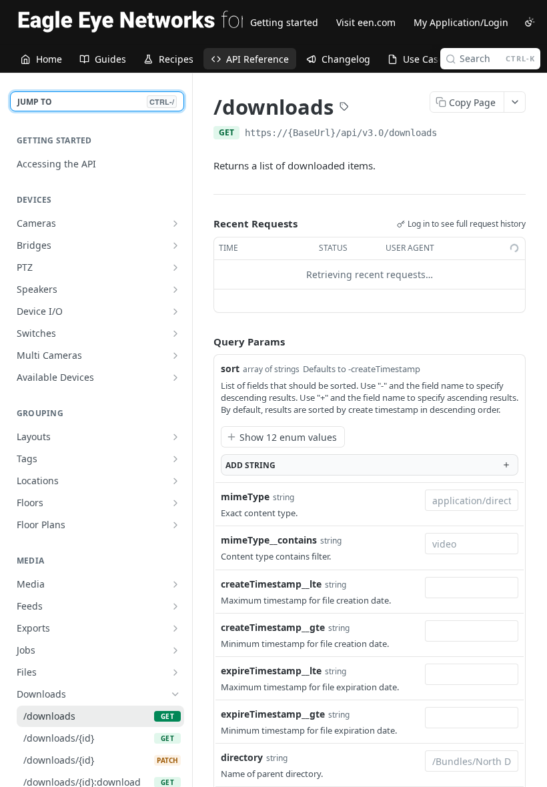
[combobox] (471, 500)
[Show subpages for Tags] (175, 459)
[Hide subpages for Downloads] (175, 694)
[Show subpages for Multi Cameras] (175, 355)
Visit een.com (366, 22)
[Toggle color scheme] (529, 22)
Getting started (284, 22)
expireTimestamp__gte (273, 714)
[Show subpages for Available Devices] (175, 377)
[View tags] (344, 108)
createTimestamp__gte (273, 627)
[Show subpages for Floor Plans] (175, 525)
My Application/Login (461, 22)
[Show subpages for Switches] (175, 333)
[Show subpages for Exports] (175, 628)
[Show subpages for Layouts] (175, 437)
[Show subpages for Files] (175, 672)
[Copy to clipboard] (450, 134)
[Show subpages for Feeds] (175, 606)
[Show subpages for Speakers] (175, 289)
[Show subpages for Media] (175, 584)
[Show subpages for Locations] (175, 481)
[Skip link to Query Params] (204, 341)
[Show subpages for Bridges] (175, 245)
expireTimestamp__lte (271, 670)
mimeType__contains (269, 540)
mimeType (245, 496)
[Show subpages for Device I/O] (175, 311)
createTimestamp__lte (271, 584)
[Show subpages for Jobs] (175, 650)
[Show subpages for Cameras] (175, 223)
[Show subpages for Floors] (175, 503)
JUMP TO (95, 101)
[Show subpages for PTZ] (175, 267)
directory (242, 757)
